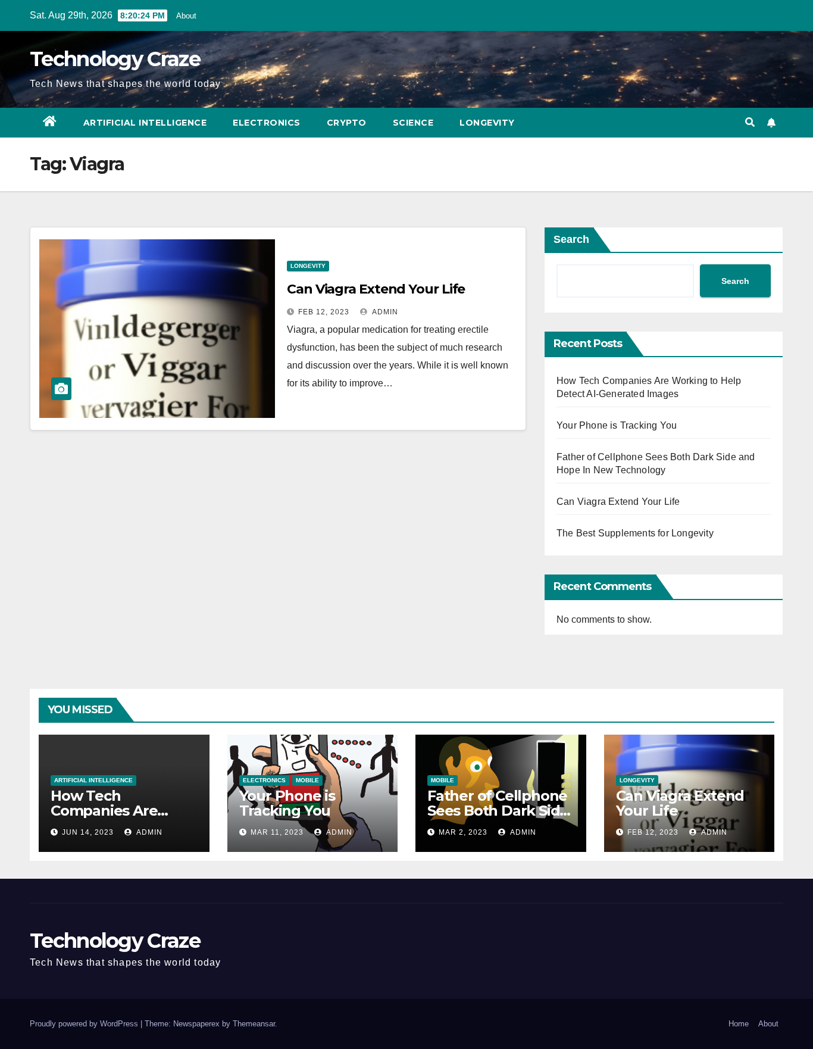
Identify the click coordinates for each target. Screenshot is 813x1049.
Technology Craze (115, 58)
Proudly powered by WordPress (85, 1023)
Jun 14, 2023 (88, 832)
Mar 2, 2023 (463, 832)
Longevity (487, 122)
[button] (750, 122)
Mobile (307, 780)
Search (571, 239)
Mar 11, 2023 (277, 832)
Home (738, 1023)
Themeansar (254, 1023)
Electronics (267, 122)
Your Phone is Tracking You (616, 425)
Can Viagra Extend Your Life (376, 289)
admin (384, 312)
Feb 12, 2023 (323, 312)
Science (413, 122)
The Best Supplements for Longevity (635, 533)
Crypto (347, 122)
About (186, 15)
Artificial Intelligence (145, 122)
